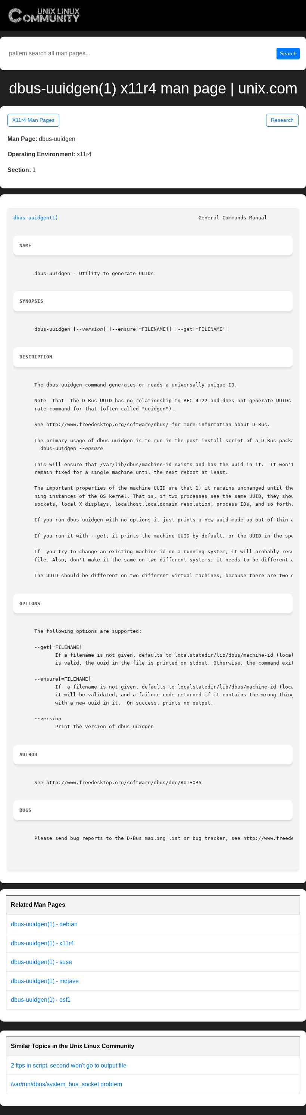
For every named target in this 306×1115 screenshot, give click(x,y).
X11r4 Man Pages (33, 120)
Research (282, 120)
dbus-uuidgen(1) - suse (41, 962)
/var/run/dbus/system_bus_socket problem (66, 1084)
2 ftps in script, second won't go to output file (69, 1065)
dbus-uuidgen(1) (35, 218)
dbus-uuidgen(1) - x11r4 (42, 943)
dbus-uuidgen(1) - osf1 (41, 1000)
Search (288, 53)
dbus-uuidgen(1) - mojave (45, 981)
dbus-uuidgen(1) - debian (44, 924)
